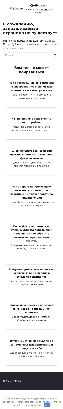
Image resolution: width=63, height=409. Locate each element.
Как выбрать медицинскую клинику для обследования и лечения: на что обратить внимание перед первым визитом (31, 233)
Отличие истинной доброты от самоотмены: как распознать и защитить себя (31, 344)
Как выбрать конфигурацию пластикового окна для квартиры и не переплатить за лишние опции (31, 192)
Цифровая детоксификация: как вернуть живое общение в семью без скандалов (31, 273)
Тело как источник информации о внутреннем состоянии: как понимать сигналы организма (31, 86)
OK (46, 405)
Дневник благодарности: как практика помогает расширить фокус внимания (31, 154)
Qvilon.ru (38, 5)
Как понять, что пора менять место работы (31, 120)
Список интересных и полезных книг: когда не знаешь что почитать (31, 309)
